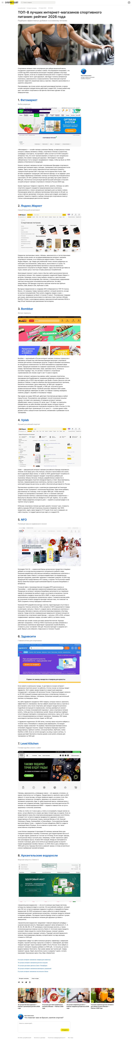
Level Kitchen (29, 743)
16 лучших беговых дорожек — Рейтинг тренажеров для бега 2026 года (29, 1006)
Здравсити (28, 636)
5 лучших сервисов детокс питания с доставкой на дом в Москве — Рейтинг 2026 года (102, 1006)
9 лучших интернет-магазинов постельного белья (33, 971)
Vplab (25, 420)
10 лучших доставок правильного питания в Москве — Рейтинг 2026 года (52, 1006)
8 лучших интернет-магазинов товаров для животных (34, 959)
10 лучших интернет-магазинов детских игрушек (33, 962)
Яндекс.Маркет (31, 205)
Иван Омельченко (86, 75)
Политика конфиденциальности (56, 1037)
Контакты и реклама (39, 1037)
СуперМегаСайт (27, 1037)
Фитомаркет (28, 100)
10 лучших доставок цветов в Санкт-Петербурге (32, 965)
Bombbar (27, 308)
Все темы (70, 1037)
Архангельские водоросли (39, 855)
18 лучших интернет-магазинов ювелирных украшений (34, 968)
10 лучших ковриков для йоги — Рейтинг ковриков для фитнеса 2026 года (78, 1006)
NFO (24, 519)
